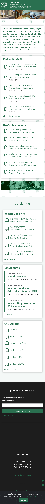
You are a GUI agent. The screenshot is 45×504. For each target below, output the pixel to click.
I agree (23, 500)
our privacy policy (34, 497)
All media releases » (11, 116)
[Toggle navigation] (41, 5)
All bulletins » (10, 369)
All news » (8, 315)
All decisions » (10, 259)
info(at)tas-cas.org (22, 475)
